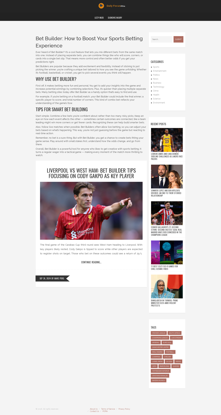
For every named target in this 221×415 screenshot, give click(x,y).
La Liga (169, 361)
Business (157, 83)
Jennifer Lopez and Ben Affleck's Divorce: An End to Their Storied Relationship (166, 193)
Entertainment (159, 71)
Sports (156, 67)
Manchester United (160, 347)
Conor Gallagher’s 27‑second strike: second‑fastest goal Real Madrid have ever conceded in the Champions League (166, 231)
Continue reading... (91, 262)
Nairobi (176, 366)
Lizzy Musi (99, 17)
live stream (176, 338)
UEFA (154, 366)
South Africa (174, 333)
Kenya (178, 361)
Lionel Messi (157, 361)
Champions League (160, 338)
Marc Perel (59, 278)
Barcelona (164, 366)
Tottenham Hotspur (160, 371)
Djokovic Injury (115, 17)
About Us (94, 409)
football (170, 352)
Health (156, 95)
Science (156, 99)
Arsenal (155, 342)
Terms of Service (108, 409)
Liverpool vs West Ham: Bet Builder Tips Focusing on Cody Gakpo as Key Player (91, 173)
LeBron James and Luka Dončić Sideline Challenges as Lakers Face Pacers (167, 156)
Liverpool (156, 357)
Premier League (158, 333)
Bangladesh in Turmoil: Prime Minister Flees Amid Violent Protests (164, 303)
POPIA (105, 411)
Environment (159, 102)
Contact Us (94, 411)
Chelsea (167, 357)
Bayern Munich (158, 380)
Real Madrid (157, 352)
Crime (155, 91)
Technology (158, 87)
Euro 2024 (167, 342)
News (155, 79)
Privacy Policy (124, 409)
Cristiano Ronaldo (160, 376)
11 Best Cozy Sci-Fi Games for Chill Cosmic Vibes (164, 267)
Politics (156, 75)
